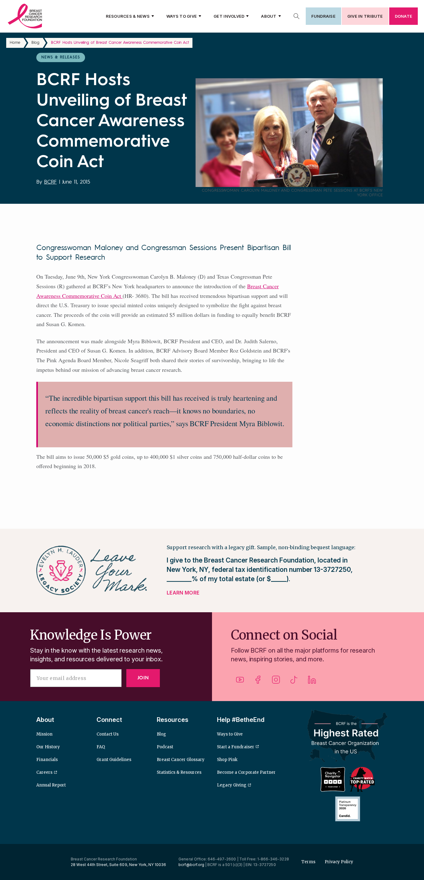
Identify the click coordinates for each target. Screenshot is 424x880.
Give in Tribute (365, 16)
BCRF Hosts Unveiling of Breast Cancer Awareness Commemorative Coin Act (120, 43)
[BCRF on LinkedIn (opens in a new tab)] (312, 682)
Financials (47, 759)
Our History (48, 747)
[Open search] (296, 16)
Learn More (183, 593)
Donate (403, 16)
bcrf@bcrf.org (191, 864)
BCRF (50, 182)
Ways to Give (181, 16)
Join (143, 678)
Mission (44, 734)
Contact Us (108, 734)
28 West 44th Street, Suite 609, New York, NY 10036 (118, 864)
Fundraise (323, 16)
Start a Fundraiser (235, 747)
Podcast (165, 747)
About (268, 16)
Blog (35, 43)
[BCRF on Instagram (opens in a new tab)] (276, 682)
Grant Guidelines (114, 759)
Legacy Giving (231, 785)
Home (15, 43)
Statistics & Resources (179, 772)
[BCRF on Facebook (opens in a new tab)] (258, 682)
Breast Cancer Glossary (181, 759)
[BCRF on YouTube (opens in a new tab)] (240, 682)
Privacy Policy (339, 861)
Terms (308, 861)
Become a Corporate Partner (246, 772)
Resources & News (128, 16)
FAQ (101, 747)
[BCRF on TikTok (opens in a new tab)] (294, 682)
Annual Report (51, 785)
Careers (44, 772)
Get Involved (229, 16)
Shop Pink (227, 759)
